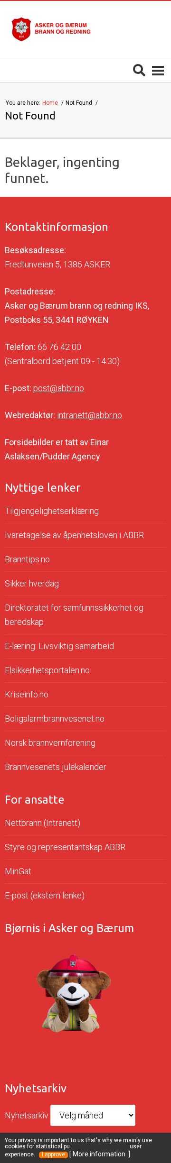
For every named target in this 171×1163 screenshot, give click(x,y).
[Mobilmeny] (158, 70)
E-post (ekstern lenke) (45, 895)
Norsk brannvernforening (50, 743)
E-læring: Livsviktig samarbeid (59, 646)
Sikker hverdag (32, 583)
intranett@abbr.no (89, 415)
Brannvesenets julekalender (55, 767)
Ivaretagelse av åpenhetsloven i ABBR (74, 535)
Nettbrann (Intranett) (42, 823)
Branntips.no (27, 559)
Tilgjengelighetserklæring (52, 511)
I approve (53, 1155)
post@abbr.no (58, 388)
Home (50, 103)
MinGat (18, 871)
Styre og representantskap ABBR (65, 847)
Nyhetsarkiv (26, 1115)
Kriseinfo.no (26, 694)
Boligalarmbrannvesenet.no (54, 718)
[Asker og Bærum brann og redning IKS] (51, 29)
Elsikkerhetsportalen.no (47, 670)
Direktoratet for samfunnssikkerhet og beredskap (74, 615)
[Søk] (139, 70)
